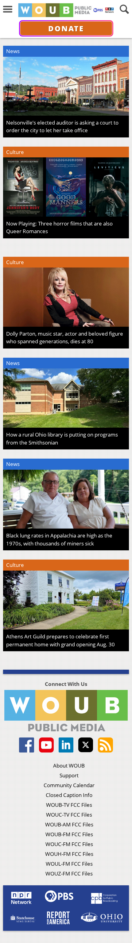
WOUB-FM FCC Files (69, 834)
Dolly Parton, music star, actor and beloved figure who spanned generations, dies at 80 (64, 337)
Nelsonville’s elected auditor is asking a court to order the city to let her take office (62, 126)
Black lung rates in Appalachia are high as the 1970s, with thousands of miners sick (59, 539)
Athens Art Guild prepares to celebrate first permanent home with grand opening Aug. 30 (60, 640)
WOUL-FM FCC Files (69, 863)
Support (69, 775)
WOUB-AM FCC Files (69, 824)
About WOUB (69, 765)
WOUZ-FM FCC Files (69, 873)
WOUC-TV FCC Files (69, 814)
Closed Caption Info (69, 795)
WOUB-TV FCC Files (69, 804)
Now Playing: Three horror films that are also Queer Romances (59, 227)
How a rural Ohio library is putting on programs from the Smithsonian (62, 438)
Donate (66, 28)
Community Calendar (69, 785)
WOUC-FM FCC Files (69, 844)
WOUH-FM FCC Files (69, 853)
